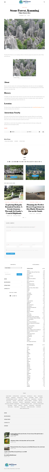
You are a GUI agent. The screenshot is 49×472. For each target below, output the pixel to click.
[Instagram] (14, 295)
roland (17, 174)
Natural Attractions (39, 403)
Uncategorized (29, 336)
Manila (21, 402)
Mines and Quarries (30, 304)
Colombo (31, 397)
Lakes (28, 299)
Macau (40, 400)
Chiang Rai (20, 397)
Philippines (29, 373)
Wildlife (28, 340)
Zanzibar (28, 386)
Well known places (24, 408)
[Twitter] (12, 295)
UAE (40, 202)
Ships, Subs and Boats (30, 325)
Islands (28, 298)
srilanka (17, 406)
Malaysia (28, 303)
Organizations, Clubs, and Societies (33, 316)
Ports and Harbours (30, 319)
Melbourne (27, 402)
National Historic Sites (26, 403)
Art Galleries (29, 273)
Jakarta (40, 399)
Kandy (14, 400)
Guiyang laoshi (16, 77)
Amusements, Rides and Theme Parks (33, 272)
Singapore (28, 377)
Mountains (28, 308)
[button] (23, 217)
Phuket (26, 405)
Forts (28, 291)
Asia (27, 348)
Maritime (28, 365)
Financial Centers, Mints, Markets (32, 287)
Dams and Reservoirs (30, 281)
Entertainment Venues (30, 283)
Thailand (28, 379)
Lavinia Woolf (38, 213)
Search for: (6, 272)
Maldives (28, 364)
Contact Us (7, 288)
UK (27, 382)
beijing (8, 397)
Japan (28, 362)
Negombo (10, 405)
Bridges (28, 277)
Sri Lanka (35, 168)
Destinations (7, 282)
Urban (28, 337)
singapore (38, 405)
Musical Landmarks (30, 311)
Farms (28, 286)
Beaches (28, 274)
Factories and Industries (31, 285)
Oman (15, 405)
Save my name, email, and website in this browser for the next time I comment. (23, 250)
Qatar (28, 374)
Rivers (28, 324)
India (28, 360)
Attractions (24, 7)
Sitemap (6, 425)
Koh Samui (20, 400)
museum (34, 402)
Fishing (28, 289)
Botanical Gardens (14, 202)
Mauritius (28, 366)
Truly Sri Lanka (31, 406)
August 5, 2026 (9, 215)
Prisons (28, 320)
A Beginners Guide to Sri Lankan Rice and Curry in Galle (22, 440)
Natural (28, 312)
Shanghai (32, 405)
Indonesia (28, 361)
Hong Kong (29, 358)
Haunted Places (29, 294)
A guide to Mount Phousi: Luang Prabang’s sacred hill (15, 451)
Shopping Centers (30, 327)
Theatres (28, 332)
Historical (28, 295)
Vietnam (28, 385)
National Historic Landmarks (12, 403)
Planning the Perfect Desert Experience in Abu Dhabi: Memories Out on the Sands (35, 208)
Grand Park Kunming (37, 107)
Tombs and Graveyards (31, 333)
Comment (8, 230)
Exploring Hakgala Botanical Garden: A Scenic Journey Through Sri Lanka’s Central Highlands (14, 209)
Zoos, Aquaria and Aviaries (31, 341)
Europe (28, 356)
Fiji (27, 357)
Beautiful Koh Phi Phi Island (10, 455)
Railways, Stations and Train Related (33, 323)
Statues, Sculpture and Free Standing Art (34, 329)
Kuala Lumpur (28, 400)
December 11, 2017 (22, 15)
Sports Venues (29, 328)
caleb (28, 15)
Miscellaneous (29, 306)
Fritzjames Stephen (17, 215)
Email (20, 244)
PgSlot (24, 159)
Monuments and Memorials (31, 307)
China (26, 397)
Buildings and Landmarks (31, 278)
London (35, 400)
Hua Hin (28, 399)
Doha (37, 397)
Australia (28, 349)
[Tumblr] (16, 295)
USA (28, 383)
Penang (20, 405)
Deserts (36, 202)
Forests (28, 290)
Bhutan (28, 352)
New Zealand (29, 369)
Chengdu (14, 397)
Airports (28, 270)
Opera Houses (29, 315)
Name (7, 244)
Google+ (5, 128)
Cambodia (28, 353)
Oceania (28, 370)
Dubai (41, 397)
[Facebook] (10, 295)
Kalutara (9, 400)
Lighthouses (29, 302)
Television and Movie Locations (32, 331)
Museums (28, 310)
